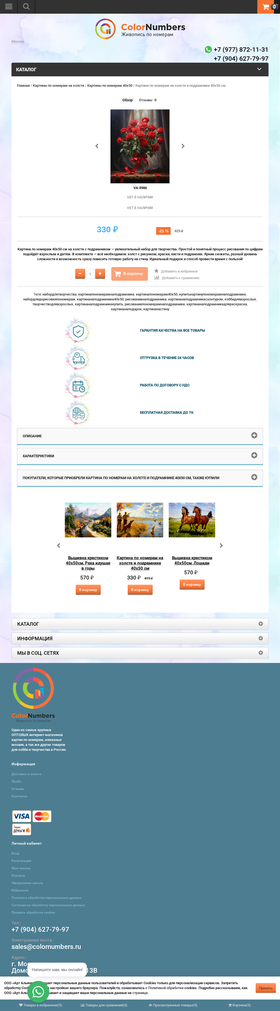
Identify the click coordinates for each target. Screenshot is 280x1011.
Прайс (16, 781)
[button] (38, 992)
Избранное (19, 890)
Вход (15, 853)
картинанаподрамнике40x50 (100, 299)
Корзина (18, 875)
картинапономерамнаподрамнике (106, 294)
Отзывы (145, 100)
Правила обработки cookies (33, 912)
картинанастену (156, 309)
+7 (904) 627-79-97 (40, 929)
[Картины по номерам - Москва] (140, 21)
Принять (266, 987)
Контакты (19, 796)
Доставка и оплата (26, 774)
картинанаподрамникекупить (99, 304)
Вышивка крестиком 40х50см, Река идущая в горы (88, 563)
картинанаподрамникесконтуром (195, 299)
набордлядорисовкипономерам (49, 299)
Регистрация (21, 861)
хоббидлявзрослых (240, 299)
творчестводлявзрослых (53, 304)
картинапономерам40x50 (156, 294)
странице (140, 993)
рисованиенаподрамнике (146, 299)
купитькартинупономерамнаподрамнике (212, 294)
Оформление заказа (27, 883)
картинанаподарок (126, 309)
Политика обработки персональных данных (46, 898)
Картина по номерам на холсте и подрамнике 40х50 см (140, 563)
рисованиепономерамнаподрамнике (155, 304)
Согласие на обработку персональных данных (48, 905)
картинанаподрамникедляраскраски (216, 304)
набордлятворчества (59, 294)
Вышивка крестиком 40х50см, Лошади (192, 560)
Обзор (127, 100)
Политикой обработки (165, 988)
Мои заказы (21, 868)
